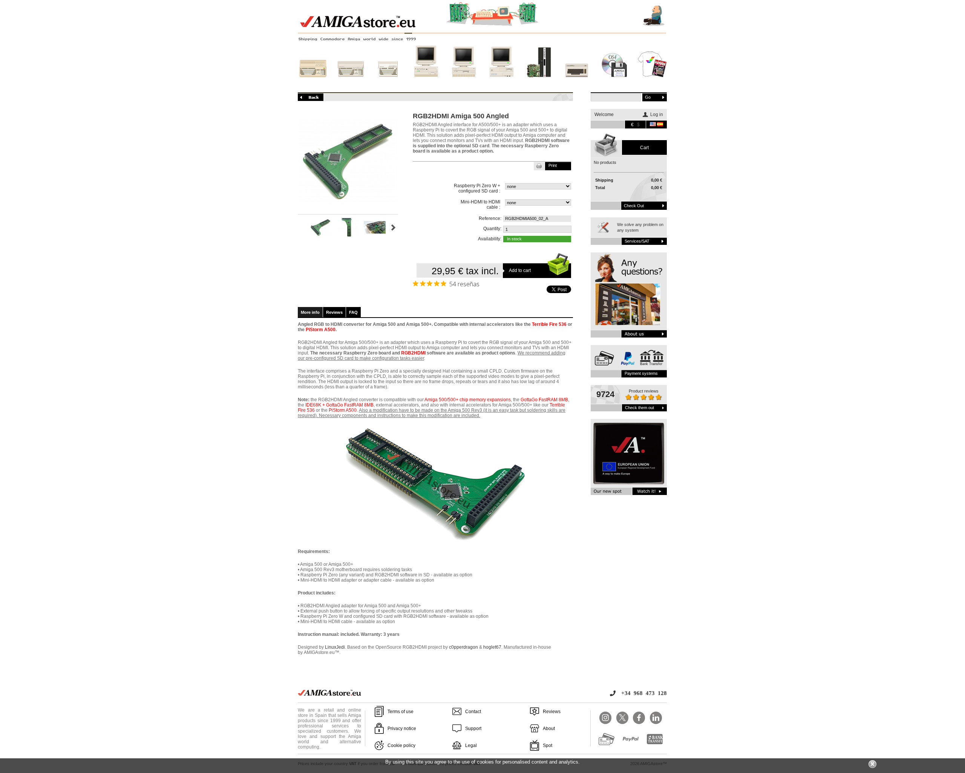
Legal (471, 745)
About (549, 728)
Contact (473, 711)
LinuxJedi (335, 647)
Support (473, 728)
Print (552, 165)
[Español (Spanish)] (660, 124)
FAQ (353, 312)
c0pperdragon (463, 647)
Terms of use (401, 711)
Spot (547, 745)
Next (393, 227)
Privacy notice (402, 728)
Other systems (577, 84)
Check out (634, 205)
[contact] (629, 295)
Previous (301, 227)
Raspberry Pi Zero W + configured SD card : (477, 188)
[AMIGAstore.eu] (482, 26)
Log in (656, 114)
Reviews (334, 312)
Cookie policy (401, 745)
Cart (644, 147)
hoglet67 (492, 647)
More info (310, 312)
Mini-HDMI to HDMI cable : (480, 204)
